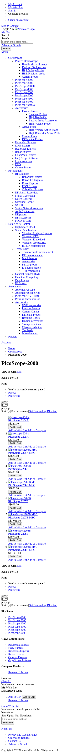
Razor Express (16, 654)
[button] (17, 430)
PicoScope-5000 (17, 626)
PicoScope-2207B (18, 501)
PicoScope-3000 (17, 620)
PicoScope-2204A (18, 420)
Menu (4, 51)
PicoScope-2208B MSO (21, 549)
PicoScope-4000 (17, 623)
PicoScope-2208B (18, 533)
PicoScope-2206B (18, 468)
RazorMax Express (18, 644)
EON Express (15, 647)
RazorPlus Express (18, 650)
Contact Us (14, 740)
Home (11, 348)
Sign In (12, 10)
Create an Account (18, 19)
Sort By (5, 411)
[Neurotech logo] (25, 28)
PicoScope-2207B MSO (21, 517)
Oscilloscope (15, 351)
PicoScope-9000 (17, 632)
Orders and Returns (18, 737)
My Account (15, 4)
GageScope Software (19, 660)
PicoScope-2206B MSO (21, 485)
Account (6, 342)
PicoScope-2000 (17, 617)
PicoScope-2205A (18, 436)
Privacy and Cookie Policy (22, 734)
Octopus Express (17, 657)
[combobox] (17, 42)
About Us (6, 728)
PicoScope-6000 (17, 629)
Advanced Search (11, 45)
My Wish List (15, 7)
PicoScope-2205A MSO (21, 452)
